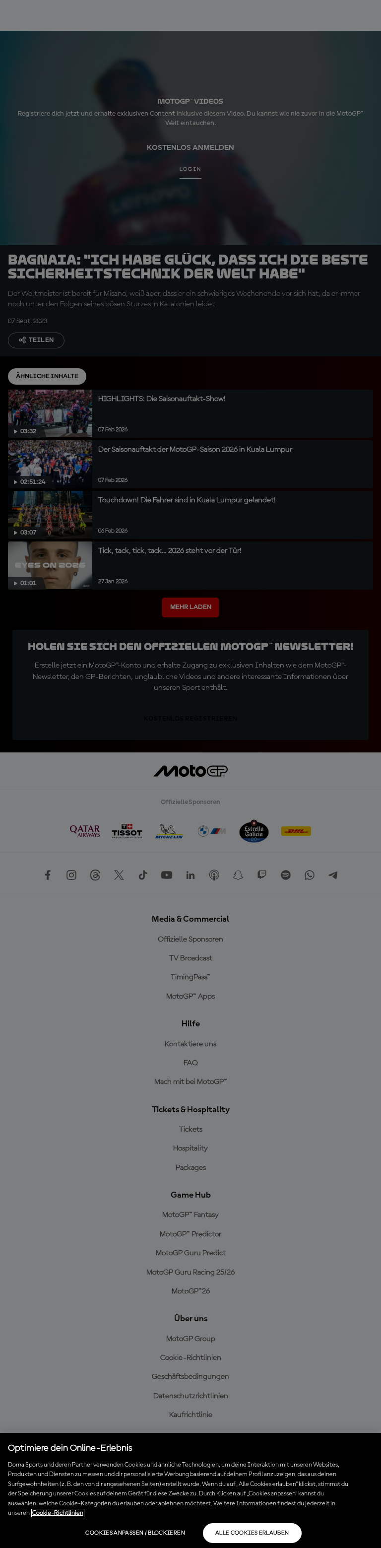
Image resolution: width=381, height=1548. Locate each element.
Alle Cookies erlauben (252, 1533)
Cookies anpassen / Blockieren (135, 1533)
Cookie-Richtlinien (57, 1513)
